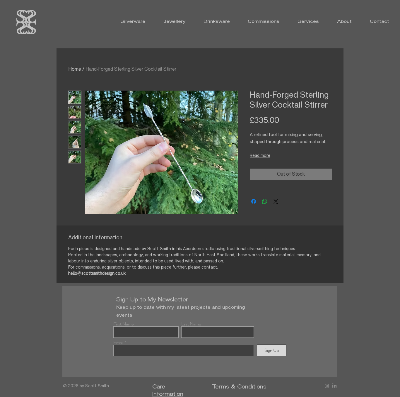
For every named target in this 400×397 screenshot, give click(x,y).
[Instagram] (326, 385)
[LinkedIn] (334, 385)
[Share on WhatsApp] (264, 201)
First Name (123, 324)
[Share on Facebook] (253, 201)
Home (74, 69)
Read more (260, 156)
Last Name (191, 324)
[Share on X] (275, 201)
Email (118, 342)
